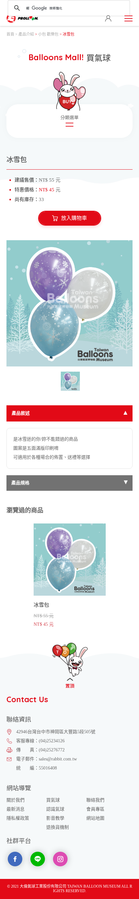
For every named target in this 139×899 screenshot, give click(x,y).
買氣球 (53, 800)
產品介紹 (26, 34)
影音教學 (55, 818)
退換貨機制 (57, 827)
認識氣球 (55, 809)
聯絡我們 (95, 800)
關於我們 (15, 800)
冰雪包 (70, 575)
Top (70, 664)
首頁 (10, 34)
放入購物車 (74, 218)
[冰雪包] (69, 303)
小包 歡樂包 (48, 34)
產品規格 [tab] (20, 482)
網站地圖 (95, 818)
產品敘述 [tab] (21, 413)
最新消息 (15, 809)
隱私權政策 (17, 818)
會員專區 (95, 809)
